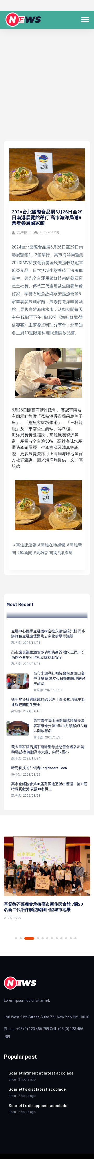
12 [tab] (75, 938)
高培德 (22, 233)
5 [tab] (43, 938)
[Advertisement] (47, 91)
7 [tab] (52, 938)
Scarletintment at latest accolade (41, 1072)
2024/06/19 (49, 233)
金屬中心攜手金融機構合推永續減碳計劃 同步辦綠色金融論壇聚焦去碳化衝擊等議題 (48, 633)
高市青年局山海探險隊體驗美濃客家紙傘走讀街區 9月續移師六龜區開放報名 (60, 725)
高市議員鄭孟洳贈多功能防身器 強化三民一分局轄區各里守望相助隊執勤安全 (48, 654)
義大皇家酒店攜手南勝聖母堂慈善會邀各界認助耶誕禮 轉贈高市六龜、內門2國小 (47, 749)
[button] (84, 18)
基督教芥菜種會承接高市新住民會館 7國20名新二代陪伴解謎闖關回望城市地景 (43, 906)
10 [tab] (66, 938)
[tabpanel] (47, 879)
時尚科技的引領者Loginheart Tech (39, 767)
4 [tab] (38, 938)
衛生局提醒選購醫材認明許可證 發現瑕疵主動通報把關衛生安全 (48, 702)
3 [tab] (29, 938)
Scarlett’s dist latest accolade (37, 1088)
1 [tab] (16, 938)
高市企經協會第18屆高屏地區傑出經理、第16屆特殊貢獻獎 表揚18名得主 (49, 786)
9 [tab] (61, 938)
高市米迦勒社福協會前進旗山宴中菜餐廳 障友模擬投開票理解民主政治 (59, 678)
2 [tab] (21, 938)
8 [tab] (57, 938)
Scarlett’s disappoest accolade (38, 1105)
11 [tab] (71, 938)
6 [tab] (47, 938)
